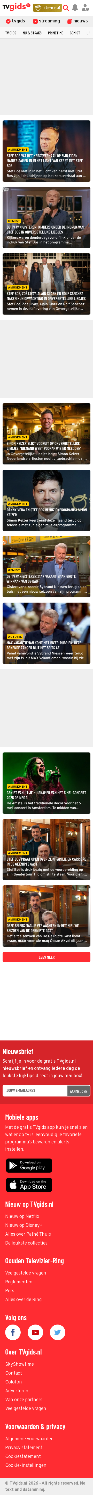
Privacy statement (24, 1448)
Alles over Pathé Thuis (28, 1234)
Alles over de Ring (23, 1300)
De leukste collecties (26, 1243)
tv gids (10, 32)
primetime (55, 32)
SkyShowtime (19, 1365)
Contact (13, 1373)
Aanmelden (78, 1091)
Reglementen (19, 1282)
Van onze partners (23, 1400)
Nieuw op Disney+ (24, 1226)
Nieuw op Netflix (22, 1217)
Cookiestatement (23, 1457)
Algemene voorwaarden (29, 1439)
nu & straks (32, 32)
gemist (75, 32)
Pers (9, 1291)
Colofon (13, 1382)
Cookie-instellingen (26, 1466)
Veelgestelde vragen (25, 1273)
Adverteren (16, 1391)
